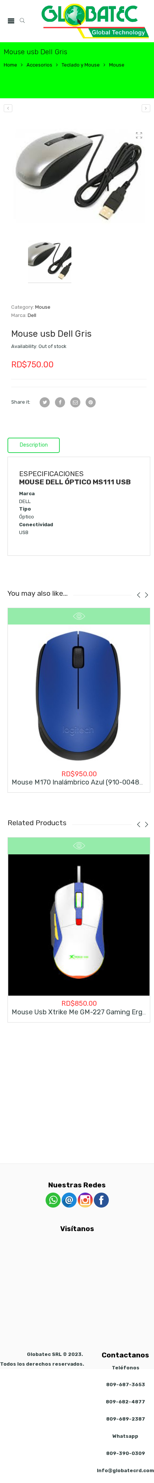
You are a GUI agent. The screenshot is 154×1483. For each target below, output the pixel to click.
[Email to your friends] (75, 402)
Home (10, 65)
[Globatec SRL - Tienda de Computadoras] (95, 21)
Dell (32, 315)
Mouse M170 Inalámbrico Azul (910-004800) (81, 782)
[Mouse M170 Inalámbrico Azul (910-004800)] (79, 695)
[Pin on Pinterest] (91, 402)
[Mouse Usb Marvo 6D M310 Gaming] (146, 108)
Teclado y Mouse (81, 65)
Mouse (116, 65)
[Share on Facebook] (60, 402)
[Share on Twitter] (45, 402)
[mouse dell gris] (78, 175)
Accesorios (39, 65)
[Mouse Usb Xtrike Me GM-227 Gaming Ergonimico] (79, 925)
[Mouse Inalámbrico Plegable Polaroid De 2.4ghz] (8, 108)
